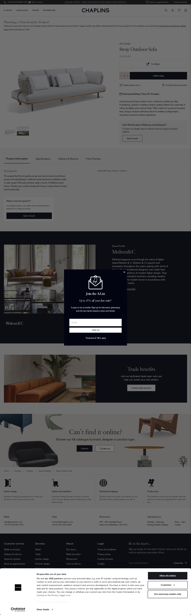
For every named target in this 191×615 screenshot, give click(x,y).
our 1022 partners (54, 578)
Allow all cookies (167, 575)
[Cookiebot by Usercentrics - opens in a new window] (18, 609)
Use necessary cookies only (167, 594)
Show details (43, 609)
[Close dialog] (124, 272)
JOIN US (95, 330)
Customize (166, 585)
